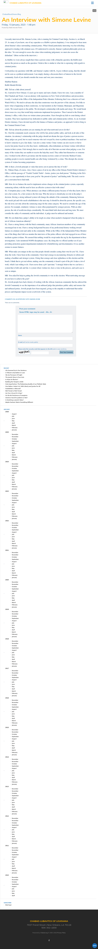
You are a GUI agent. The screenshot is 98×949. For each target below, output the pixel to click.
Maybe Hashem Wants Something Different (19, 402)
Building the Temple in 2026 (14, 382)
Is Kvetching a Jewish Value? (14, 400)
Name (20, 335)
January (14, 430)
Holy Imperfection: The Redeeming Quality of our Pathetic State (25, 384)
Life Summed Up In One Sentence (16, 370)
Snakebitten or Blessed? (13, 388)
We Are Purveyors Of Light (13, 375)
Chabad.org (44, 933)
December (15, 434)
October (14, 439)
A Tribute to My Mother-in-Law (15, 373)
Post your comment (27, 309)
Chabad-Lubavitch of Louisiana (25, 3)
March (14, 425)
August (14, 414)
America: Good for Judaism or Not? (16, 398)
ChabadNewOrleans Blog (11, 14)
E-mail (28, 342)
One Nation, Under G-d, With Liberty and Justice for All (22, 386)
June (13, 418)
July (13, 416)
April (13, 423)
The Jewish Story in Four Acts (14, 377)
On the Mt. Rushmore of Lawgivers (16, 395)
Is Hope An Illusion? (11, 379)
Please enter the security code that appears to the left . (42, 349)
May (13, 421)
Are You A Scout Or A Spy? (13, 393)
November (15, 436)
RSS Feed (8, 905)
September (15, 441)
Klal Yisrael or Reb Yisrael (13, 391)
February (14, 427)
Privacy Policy (61, 933)
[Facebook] (49, 940)
